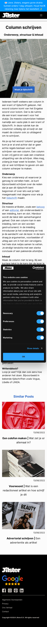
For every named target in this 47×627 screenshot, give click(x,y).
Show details (33, 348)
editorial (14, 210)
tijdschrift (11, 198)
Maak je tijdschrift (24, 89)
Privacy (5, 603)
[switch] (40, 321)
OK (23, 357)
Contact (5, 611)
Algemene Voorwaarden (12, 600)
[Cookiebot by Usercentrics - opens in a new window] (33, 268)
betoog (41, 206)
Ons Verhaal (7, 607)
